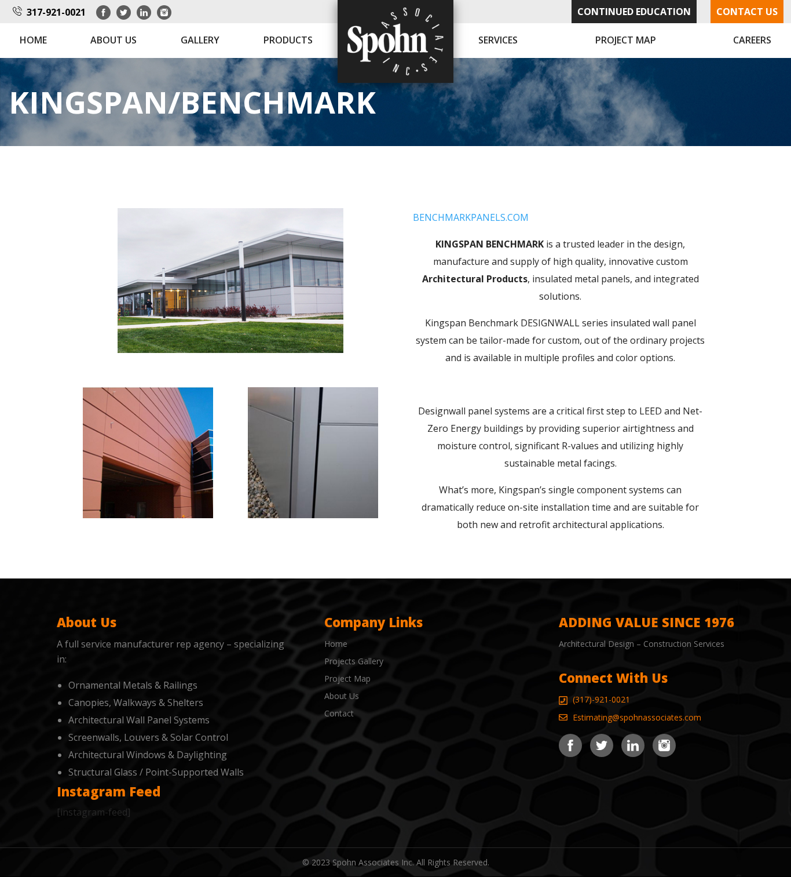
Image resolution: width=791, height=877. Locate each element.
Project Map (625, 40)
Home (33, 40)
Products (288, 40)
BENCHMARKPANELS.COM (471, 217)
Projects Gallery (353, 661)
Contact (339, 713)
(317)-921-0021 (601, 699)
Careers (752, 40)
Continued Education (634, 11)
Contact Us (747, 11)
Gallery (200, 40)
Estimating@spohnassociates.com (637, 717)
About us (113, 40)
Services (498, 40)
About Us (341, 695)
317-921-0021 (56, 12)
